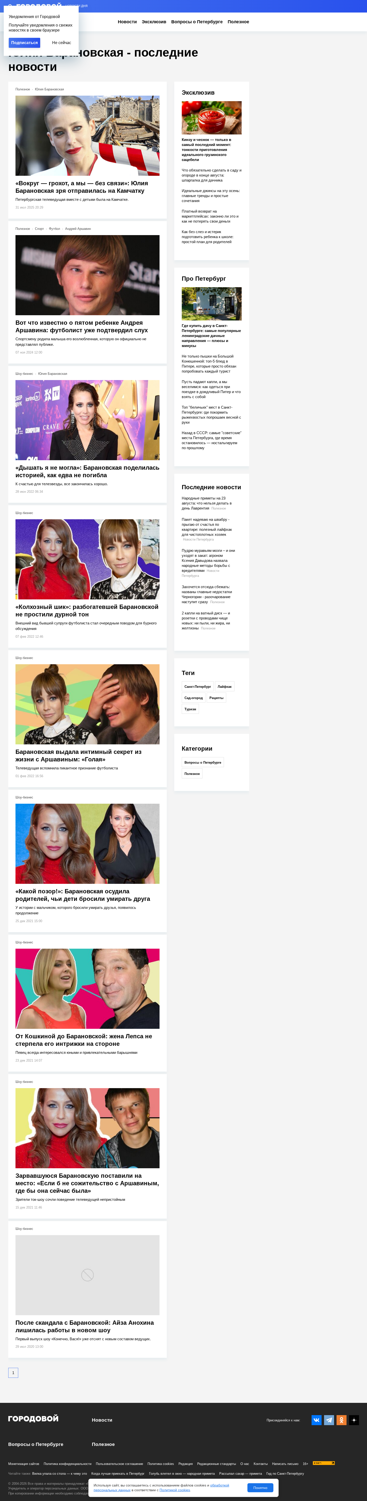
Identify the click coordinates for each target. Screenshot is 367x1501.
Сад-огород (193, 698)
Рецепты (216, 698)
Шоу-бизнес (24, 374)
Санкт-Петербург (197, 687)
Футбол (54, 229)
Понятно (260, 1488)
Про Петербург (204, 278)
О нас (244, 1464)
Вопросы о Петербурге (197, 21)
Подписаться (24, 43)
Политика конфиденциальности (67, 1464)
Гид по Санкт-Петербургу (285, 1473)
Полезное (238, 21)
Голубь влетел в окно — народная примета (182, 1473)
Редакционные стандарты (216, 1464)
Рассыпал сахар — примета (240, 1473)
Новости (127, 21)
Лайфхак (225, 687)
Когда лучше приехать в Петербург (118, 1473)
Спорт (39, 229)
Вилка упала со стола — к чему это (59, 1473)
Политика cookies (161, 1464)
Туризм (190, 709)
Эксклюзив (154, 21)
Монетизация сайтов (23, 1464)
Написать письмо (285, 1464)
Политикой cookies (175, 1490)
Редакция (186, 1464)
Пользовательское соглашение (119, 1464)
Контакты (261, 1464)
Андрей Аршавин (78, 229)
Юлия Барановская (49, 89)
